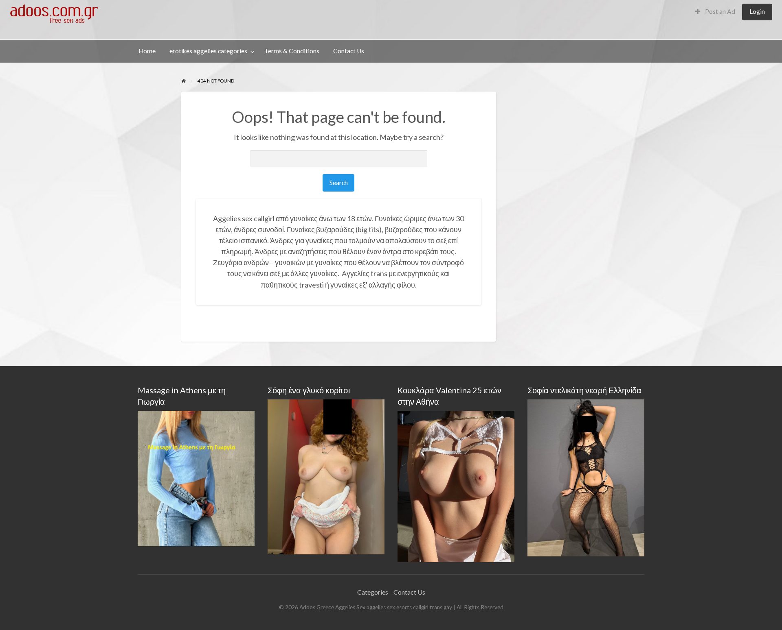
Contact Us (348, 50)
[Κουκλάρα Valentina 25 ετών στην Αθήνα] (456, 485)
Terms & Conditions (291, 50)
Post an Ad (719, 11)
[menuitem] (715, 12)
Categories (372, 592)
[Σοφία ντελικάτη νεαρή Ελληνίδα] (585, 477)
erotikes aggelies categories (208, 50)
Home (147, 50)
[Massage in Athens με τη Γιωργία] (196, 477)
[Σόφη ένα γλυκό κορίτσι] (326, 476)
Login (757, 11)
